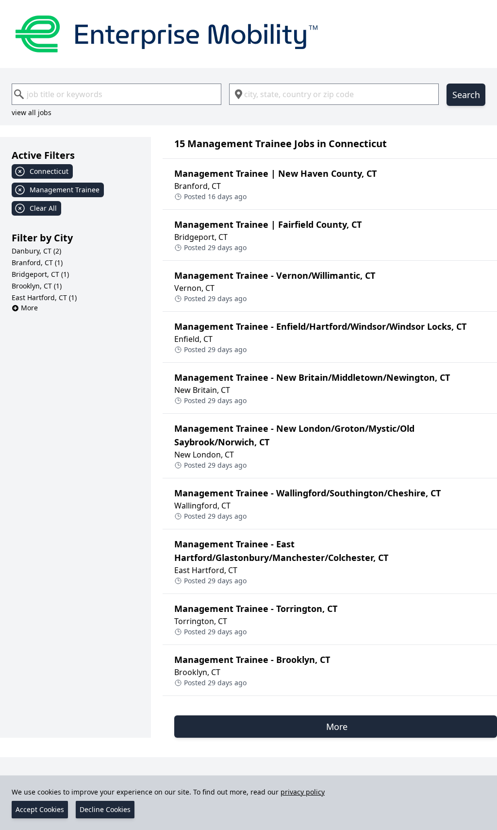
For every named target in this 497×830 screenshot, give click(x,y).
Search (466, 95)
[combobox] (116, 94)
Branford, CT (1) (37, 262)
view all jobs (31, 112)
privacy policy (303, 791)
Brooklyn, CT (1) (37, 285)
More (29, 307)
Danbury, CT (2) (36, 250)
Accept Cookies (40, 809)
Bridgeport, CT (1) (40, 274)
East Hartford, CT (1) (44, 297)
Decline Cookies (105, 809)
